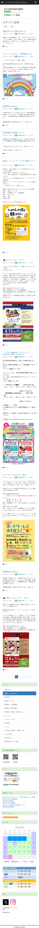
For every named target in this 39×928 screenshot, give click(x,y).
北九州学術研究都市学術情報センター (18, 2)
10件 (11, 26)
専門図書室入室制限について (13, 132)
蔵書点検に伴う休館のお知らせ (14, 31)
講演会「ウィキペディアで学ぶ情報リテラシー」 (19, 162)
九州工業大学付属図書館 (11, 799)
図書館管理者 (21, 34)
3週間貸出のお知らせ (10, 106)
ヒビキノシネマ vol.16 (14, 260)
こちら (10, 71)
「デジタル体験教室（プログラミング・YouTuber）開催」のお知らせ (17, 353)
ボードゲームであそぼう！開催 (14, 475)
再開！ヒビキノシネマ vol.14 (17, 598)
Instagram (7, 912)
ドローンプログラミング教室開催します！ (18, 54)
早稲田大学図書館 (9, 801)
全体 (31, 34)
